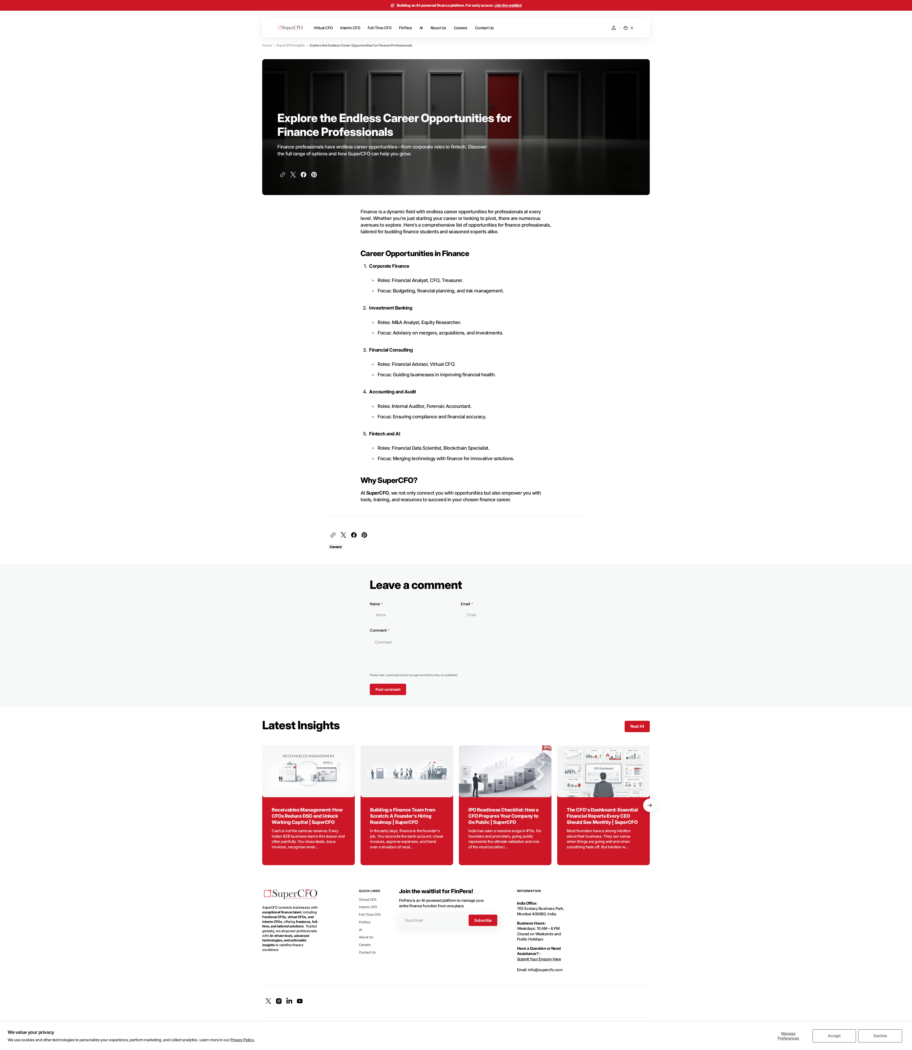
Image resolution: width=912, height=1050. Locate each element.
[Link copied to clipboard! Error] (282, 174)
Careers (365, 945)
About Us (366, 937)
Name (375, 603)
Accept (834, 1035)
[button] (613, 28)
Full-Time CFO (370, 914)
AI (360, 930)
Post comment (387, 689)
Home (266, 45)
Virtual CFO (367, 899)
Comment (378, 630)
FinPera (364, 922)
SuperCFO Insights (290, 45)
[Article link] (308, 805)
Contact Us (367, 952)
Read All (637, 726)
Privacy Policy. (242, 1039)
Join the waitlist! (508, 5)
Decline (880, 1035)
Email (465, 603)
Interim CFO (368, 907)
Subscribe (483, 920)
